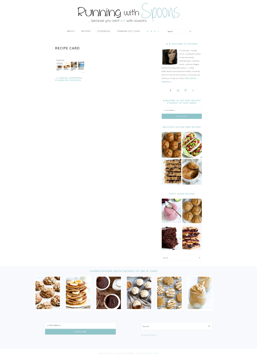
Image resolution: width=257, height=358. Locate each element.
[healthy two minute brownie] (108, 308)
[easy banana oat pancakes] (78, 308)
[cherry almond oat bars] (192, 249)
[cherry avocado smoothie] (171, 222)
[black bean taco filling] (192, 157)
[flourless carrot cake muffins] (139, 308)
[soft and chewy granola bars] (171, 184)
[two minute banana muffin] (192, 184)
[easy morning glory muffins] (171, 157)
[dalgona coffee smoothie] (200, 308)
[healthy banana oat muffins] (47, 308)
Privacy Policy (149, 334)
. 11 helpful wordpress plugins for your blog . (68, 79)
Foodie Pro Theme (151, 353)
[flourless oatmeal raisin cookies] (169, 308)
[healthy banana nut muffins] (192, 222)
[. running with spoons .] (128, 23)
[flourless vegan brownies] (171, 249)
